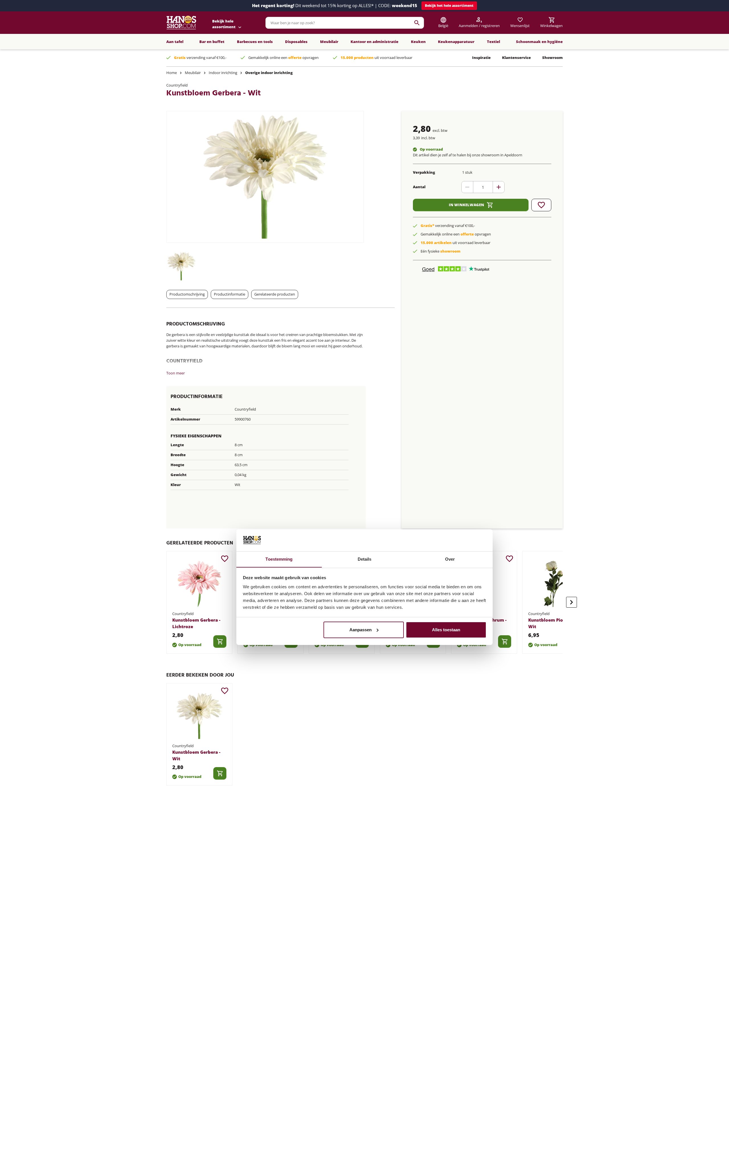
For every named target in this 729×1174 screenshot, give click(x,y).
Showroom (552, 57)
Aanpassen (360, 629)
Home (171, 72)
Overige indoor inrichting (269, 72)
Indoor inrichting (223, 72)
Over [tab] (450, 558)
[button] (449, 5)
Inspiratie (481, 57)
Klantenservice (516, 57)
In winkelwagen (466, 204)
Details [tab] (365, 558)
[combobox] (344, 23)
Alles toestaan (446, 629)
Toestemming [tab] (278, 558)
